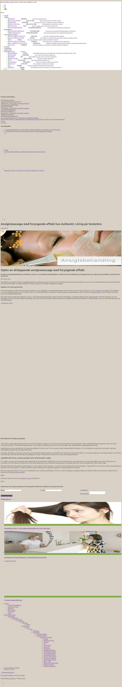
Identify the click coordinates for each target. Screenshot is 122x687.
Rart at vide (11, 610)
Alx (24, 678)
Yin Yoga (3, 123)
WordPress (12, 678)
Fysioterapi (47, 648)
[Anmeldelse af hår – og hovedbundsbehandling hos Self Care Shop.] (62, 523)
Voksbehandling (41, 636)
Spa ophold (47, 645)
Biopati (46, 639)
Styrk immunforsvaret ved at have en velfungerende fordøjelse (32, 131)
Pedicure (25, 623)
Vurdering (83, 490)
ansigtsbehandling (28, 282)
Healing (46, 642)
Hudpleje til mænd (46, 637)
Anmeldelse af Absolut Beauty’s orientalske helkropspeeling (25, 557)
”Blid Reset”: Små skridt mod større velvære (15, 103)
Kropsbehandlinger (50, 655)
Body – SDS (47, 661)
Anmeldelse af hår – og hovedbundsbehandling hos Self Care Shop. (27, 528)
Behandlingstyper (10, 615)
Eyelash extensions (50, 666)
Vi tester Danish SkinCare (13, 600)
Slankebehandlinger (50, 660)
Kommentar (84, 494)
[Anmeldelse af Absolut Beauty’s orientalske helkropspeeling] (62, 552)
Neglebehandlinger (50, 650)
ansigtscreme (60, 463)
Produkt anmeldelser (14, 605)
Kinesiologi (18, 620)
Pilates (28, 624)
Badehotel (36, 632)
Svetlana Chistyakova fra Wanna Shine (32, 152)
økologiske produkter (18, 472)
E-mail (43, 490)
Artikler (6, 603)
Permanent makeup (50, 658)
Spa (45, 644)
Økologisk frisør (49, 640)
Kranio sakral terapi (50, 656)
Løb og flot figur (13, 607)
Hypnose (21, 621)
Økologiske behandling (51, 663)
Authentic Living (25, 478)
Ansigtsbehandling (50, 653)
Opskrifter (11, 611)
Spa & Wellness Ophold (11, 668)
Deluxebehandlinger (50, 652)
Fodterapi (36, 631)
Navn (2, 490)
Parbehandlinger (41, 634)
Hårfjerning (25, 626)
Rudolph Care (48, 445)
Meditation (15, 618)
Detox (28, 628)
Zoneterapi (11, 616)
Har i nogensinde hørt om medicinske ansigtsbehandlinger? (20, 118)
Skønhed (10, 608)
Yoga (9, 613)
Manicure (47, 647)
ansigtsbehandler (95, 292)
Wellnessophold (49, 664)
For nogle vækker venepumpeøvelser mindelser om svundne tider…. (39, 130)
